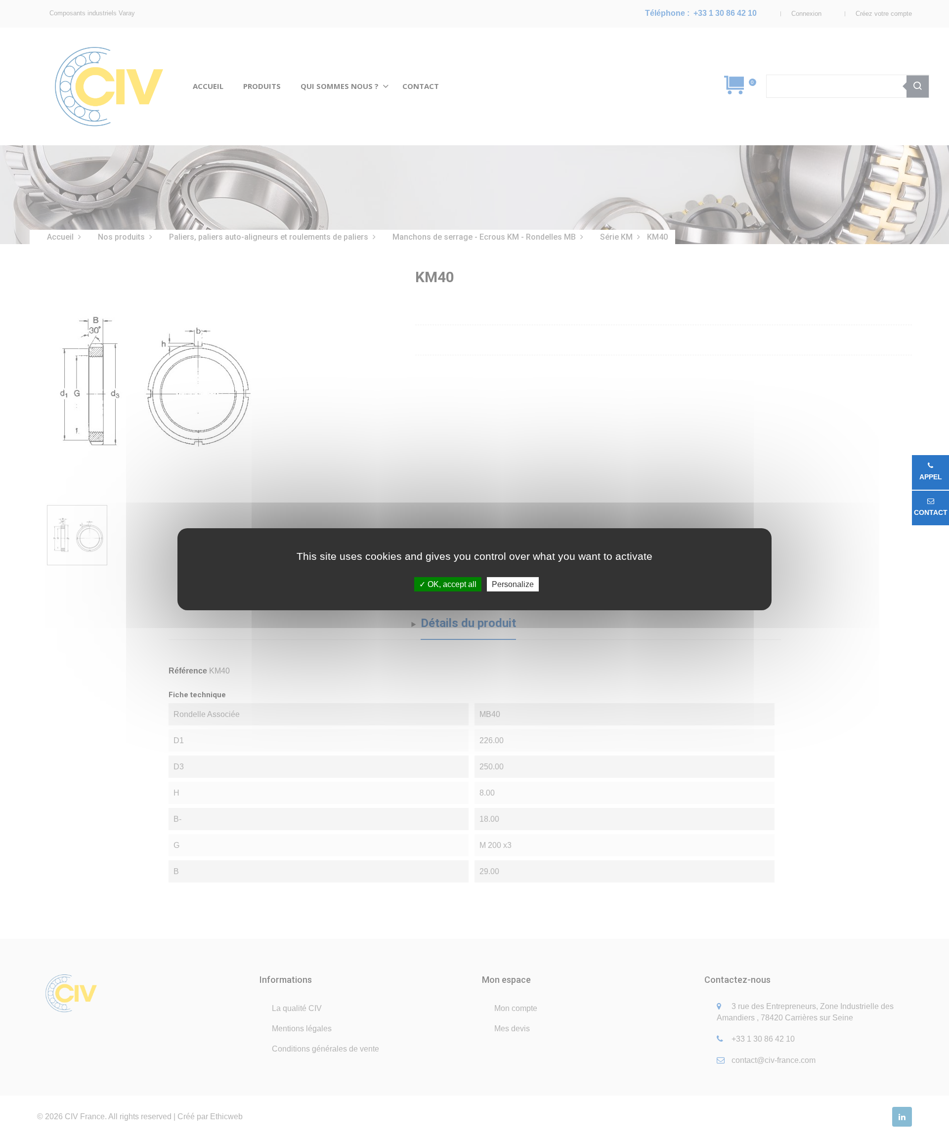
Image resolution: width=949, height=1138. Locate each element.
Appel (930, 477)
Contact (931, 512)
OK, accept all (451, 584)
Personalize (513, 584)
